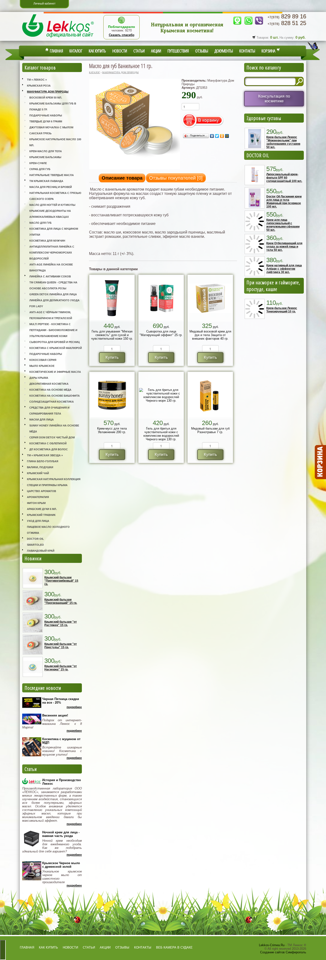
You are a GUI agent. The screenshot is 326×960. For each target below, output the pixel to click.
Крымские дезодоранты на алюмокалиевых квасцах (50, 213)
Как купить (97, 51)
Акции (156, 51)
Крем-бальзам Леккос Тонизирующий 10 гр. (281, 309)
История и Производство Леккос (61, 781)
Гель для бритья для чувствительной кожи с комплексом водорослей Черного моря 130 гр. (161, 434)
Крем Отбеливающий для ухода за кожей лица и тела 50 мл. (284, 247)
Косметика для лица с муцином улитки (53, 231)
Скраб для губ (39, 169)
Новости (119, 51)
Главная (56, 51)
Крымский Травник (41, 515)
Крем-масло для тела (45, 151)
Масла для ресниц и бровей (50, 187)
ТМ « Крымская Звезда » (45, 455)
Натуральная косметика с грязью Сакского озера (55, 196)
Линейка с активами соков (50, 276)
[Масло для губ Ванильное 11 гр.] (134, 169)
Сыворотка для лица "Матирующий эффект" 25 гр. (161, 333)
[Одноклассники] (222, 136)
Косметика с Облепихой (48, 443)
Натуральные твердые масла (51, 175)
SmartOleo (35, 544)
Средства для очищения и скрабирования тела (49, 410)
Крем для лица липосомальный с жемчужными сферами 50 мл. (283, 225)
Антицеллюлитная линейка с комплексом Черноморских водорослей (51, 252)
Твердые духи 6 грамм (45, 121)
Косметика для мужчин (47, 240)
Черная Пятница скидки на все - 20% (60, 700)
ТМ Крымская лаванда (46, 181)
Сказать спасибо (121, 35)
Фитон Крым (36, 503)
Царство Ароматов (41, 491)
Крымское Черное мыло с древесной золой (61, 864)
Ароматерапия (38, 497)
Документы (224, 51)
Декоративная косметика (48, 383)
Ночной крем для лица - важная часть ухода (60, 834)
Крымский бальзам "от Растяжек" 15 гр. (60, 623)
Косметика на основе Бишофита (54, 395)
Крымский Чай (38, 473)
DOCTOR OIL (258, 155)
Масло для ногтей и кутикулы (52, 204)
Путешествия (178, 51)
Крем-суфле (38, 163)
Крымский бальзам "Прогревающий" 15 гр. (60, 601)
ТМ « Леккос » (37, 79)
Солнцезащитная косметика (51, 401)
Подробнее (74, 707)
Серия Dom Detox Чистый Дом (52, 437)
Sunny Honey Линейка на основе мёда (54, 428)
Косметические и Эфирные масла (55, 371)
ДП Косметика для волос (48, 449)
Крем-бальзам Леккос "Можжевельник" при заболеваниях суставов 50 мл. (283, 142)
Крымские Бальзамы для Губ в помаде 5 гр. (52, 106)
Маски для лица (41, 419)
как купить (48, 947)
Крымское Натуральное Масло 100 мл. (55, 142)
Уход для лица (38, 520)
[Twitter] (217, 136)
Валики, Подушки (40, 467)
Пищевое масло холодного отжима (48, 529)
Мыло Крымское (41, 365)
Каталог (75, 51)
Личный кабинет (44, 3)
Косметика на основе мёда (50, 389)
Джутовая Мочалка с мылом (51, 127)
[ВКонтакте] (212, 136)
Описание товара (122, 178)
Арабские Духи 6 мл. (42, 509)
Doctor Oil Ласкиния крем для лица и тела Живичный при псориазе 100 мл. (284, 201)
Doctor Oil (35, 538)
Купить (112, 357)
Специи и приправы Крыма (47, 485)
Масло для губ (40, 222)
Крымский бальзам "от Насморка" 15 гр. (60, 667)
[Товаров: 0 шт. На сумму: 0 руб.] (320, 462)
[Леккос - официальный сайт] (58, 38)
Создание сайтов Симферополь (283, 952)
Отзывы (201, 51)
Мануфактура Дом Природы (47, 91)
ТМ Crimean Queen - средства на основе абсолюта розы (53, 285)
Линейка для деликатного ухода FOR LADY (54, 303)
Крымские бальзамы (45, 157)
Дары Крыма (38, 377)
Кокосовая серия (42, 359)
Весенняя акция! (55, 715)
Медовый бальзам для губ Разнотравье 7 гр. (210, 430)
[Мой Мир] (227, 136)
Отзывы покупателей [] (176, 178)
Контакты (247, 51)
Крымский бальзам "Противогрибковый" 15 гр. (61, 581)
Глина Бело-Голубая (42, 461)
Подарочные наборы (45, 115)
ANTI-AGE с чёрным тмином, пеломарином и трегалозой (50, 315)
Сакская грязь (40, 133)
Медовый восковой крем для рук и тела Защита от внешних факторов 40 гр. (210, 335)
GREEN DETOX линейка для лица (53, 294)
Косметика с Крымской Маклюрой (55, 348)
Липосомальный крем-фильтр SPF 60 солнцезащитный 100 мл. (284, 178)
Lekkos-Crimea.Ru (271, 945)
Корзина (269, 51)
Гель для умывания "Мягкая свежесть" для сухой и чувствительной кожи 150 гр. (112, 335)
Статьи (139, 51)
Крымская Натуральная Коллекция (53, 479)
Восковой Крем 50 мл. (45, 97)
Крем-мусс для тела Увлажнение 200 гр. (112, 430)
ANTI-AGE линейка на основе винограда (51, 267)
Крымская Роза (39, 85)
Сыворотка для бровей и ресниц (54, 342)
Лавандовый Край (40, 550)
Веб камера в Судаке (174, 947)
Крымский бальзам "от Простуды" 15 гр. (60, 645)
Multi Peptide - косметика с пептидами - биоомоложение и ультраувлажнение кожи (53, 330)
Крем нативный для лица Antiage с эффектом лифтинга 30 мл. (284, 269)
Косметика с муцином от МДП (61, 740)
